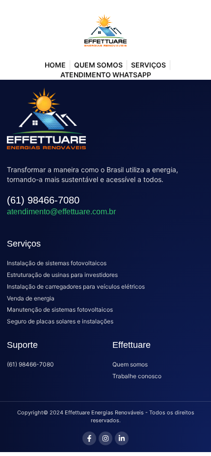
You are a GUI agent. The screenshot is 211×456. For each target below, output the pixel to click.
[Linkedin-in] (122, 438)
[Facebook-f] (89, 438)
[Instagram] (105, 438)
